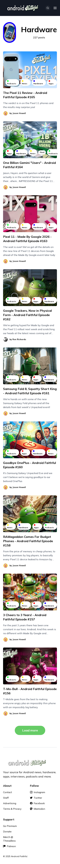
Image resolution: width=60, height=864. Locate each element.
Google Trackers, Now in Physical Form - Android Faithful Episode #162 (27, 315)
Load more (30, 730)
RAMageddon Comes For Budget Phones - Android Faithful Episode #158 (28, 541)
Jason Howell (19, 113)
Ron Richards (19, 339)
